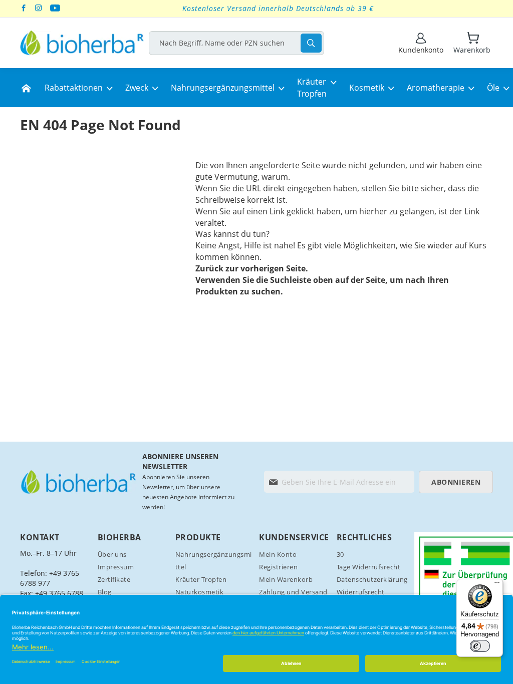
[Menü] (497, 585)
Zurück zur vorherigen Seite (250, 268)
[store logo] (82, 43)
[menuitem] (26, 87)
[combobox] (236, 43)
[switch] (480, 646)
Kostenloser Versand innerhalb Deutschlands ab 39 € (278, 8)
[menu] (256, 87)
